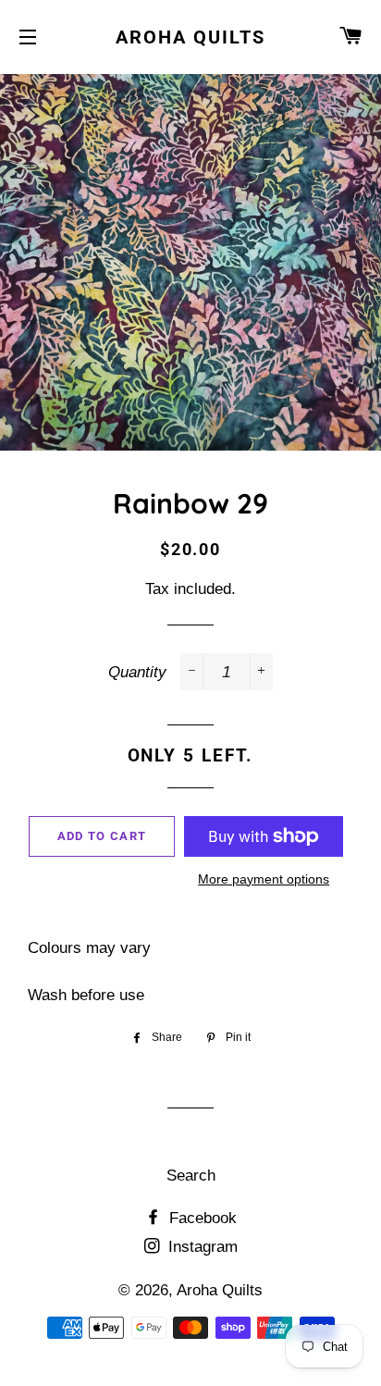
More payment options (263, 879)
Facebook (201, 1218)
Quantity (137, 672)
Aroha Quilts (190, 37)
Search (190, 1175)
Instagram (201, 1247)
